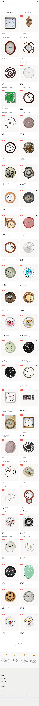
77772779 (22, 84)
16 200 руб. (22, 510)
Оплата (2, 675)
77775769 (3, 558)
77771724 (3, 334)
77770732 (3, 483)
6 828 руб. (22, 160)
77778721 (21, 334)
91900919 (3, 384)
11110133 (21, 633)
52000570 (22, 583)
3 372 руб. (3, 235)
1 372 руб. (22, 235)
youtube (16, 700)
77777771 (21, 284)
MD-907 (3, 84)
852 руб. (21, 360)
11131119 (3, 159)
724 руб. (3, 385)
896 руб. (3, 360)
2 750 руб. (22, 310)
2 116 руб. (22, 460)
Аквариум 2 (22, 458)
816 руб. (3, 485)
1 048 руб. (3, 410)
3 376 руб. (3, 435)
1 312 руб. (3, 285)
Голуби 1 (3, 508)
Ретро (3, 184)
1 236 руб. (3, 609)
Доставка (2, 673)
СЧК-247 (21, 309)
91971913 (21, 384)
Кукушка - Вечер (23, 34)
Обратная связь (4, 681)
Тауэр (21, 209)
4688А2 (21, 433)
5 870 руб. (3, 260)
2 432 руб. (22, 535)
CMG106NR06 (22, 159)
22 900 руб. (22, 61)
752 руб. (3, 310)
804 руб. (21, 609)
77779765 (22, 608)
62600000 (3, 134)
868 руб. (21, 86)
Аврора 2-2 (22, 483)
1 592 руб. (3, 136)
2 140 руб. (3, 185)
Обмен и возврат (4, 678)
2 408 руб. (3, 111)
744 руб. (3, 535)
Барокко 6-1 (22, 184)
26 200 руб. (22, 260)
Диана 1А (3, 234)
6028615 (21, 533)
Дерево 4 (3, 109)
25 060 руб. (22, 36)
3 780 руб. (3, 36)
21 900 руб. (4, 86)
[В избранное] (18, 16)
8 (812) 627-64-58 (27, 694)
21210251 (3, 533)
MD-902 (21, 59)
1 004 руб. (3, 335)
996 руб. (21, 634)
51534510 (21, 109)
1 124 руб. (22, 285)
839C (2, 34)
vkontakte (13, 700)
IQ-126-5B (3, 259)
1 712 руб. (22, 435)
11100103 (21, 359)
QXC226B (22, 508)
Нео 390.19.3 (22, 234)
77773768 (22, 134)
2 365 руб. (3, 61)
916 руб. (21, 584)
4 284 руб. (22, 410)
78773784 (3, 458)
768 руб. (21, 111)
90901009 (3, 309)
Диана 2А (3, 433)
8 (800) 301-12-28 (16, 694)
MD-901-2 (22, 259)
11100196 (3, 583)
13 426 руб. (4, 210)
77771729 (3, 633)
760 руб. (21, 136)
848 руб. (3, 160)
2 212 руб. (22, 560)
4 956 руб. (22, 185)
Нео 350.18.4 (4, 284)
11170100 (3, 359)
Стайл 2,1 (21, 558)
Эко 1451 (3, 608)
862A (2, 59)
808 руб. (21, 385)
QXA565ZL (3, 209)
